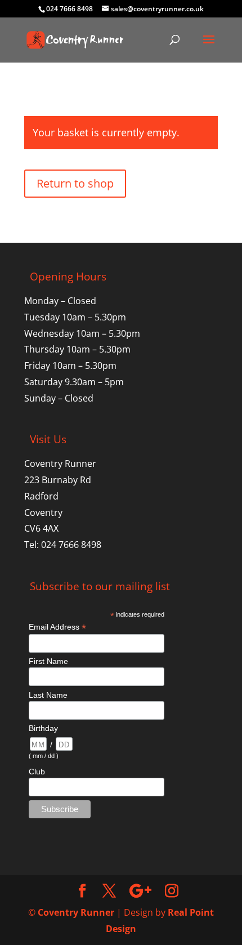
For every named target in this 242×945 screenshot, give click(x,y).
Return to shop (75, 183)
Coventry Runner (76, 912)
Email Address (57, 627)
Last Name (48, 694)
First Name (48, 661)
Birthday (43, 728)
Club (37, 771)
